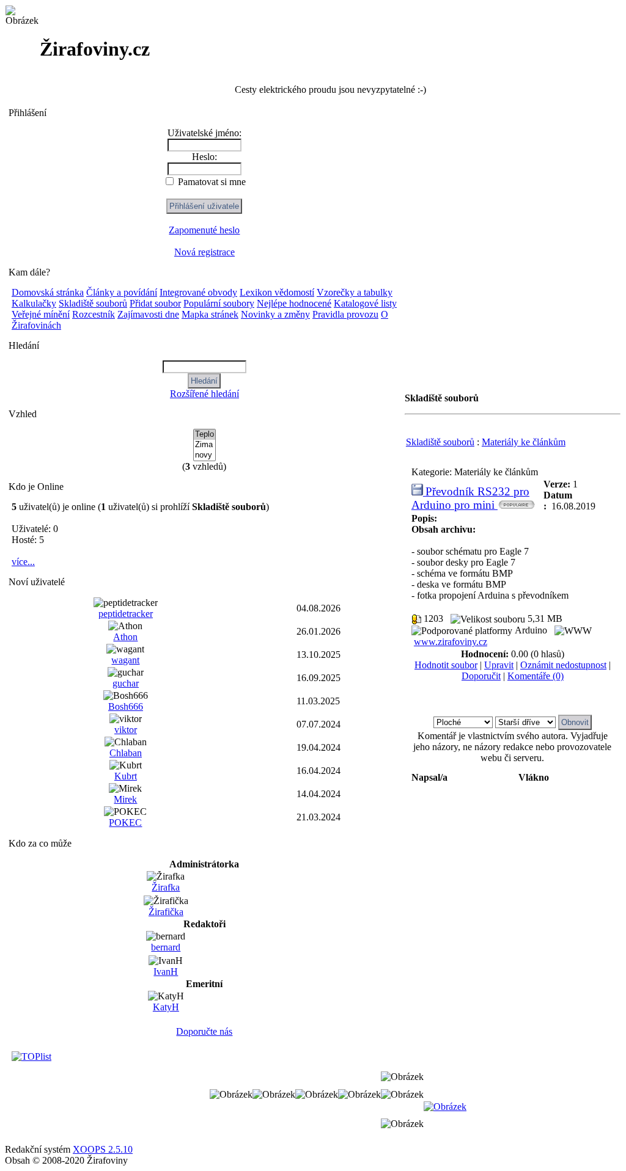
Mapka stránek (210, 314)
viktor (125, 729)
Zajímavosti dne (148, 314)
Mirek (125, 799)
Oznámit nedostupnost (563, 665)
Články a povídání (121, 292)
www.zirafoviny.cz (450, 642)
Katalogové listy (365, 303)
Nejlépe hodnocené (294, 303)
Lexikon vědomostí (277, 292)
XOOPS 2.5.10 (103, 1149)
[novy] (204, 455)
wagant (125, 660)
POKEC (125, 822)
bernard (165, 947)
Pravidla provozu (345, 314)
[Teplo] (204, 434)
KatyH (166, 1007)
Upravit (499, 665)
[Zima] (204, 445)
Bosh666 (125, 706)
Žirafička (166, 912)
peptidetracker (125, 613)
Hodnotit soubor (445, 665)
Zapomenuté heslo (204, 230)
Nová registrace (204, 252)
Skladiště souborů (93, 303)
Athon (125, 637)
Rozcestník (93, 314)
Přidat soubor (155, 303)
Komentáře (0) (535, 676)
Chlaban (125, 753)
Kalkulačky (34, 303)
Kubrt (125, 776)
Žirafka (166, 887)
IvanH (165, 971)
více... (23, 561)
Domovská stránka (48, 292)
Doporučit (481, 676)
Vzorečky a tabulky (354, 292)
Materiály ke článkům (523, 442)
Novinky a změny (275, 314)
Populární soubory (218, 303)
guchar (125, 683)
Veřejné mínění (41, 314)
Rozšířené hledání (204, 394)
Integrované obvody (198, 292)
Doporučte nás (204, 1031)
